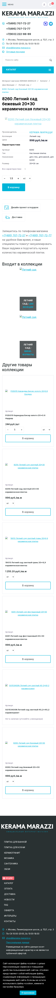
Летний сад (23, 85)
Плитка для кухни (14, 847)
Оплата (8, 888)
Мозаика (9, 858)
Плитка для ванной (15, 842)
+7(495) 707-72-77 (18, 28)
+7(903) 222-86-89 (18, 34)
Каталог (11, 69)
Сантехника (11, 863)
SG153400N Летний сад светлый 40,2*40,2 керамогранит (27, 711)
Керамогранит (12, 853)
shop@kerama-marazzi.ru (18, 47)
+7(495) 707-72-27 (18, 23)
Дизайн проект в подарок (24, 207)
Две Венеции (8, 85)
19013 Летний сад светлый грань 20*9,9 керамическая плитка (25, 564)
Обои (7, 869)
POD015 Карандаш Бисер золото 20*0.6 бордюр (25, 416)
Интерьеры (10, 916)
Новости (9, 899)
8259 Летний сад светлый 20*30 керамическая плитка (22, 490)
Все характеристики (11, 169)
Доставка (16, 217)
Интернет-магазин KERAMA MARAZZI (19, 81)
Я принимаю (28, 993)
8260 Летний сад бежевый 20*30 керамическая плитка (22, 768)
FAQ (6, 905)
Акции (8, 878)
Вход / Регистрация (45, 4)
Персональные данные (17, 942)
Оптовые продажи (15, 51)
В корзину (14, 187)
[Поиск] (50, 60)
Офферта (9, 910)
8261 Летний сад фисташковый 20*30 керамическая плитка (24, 637)
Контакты (10, 921)
